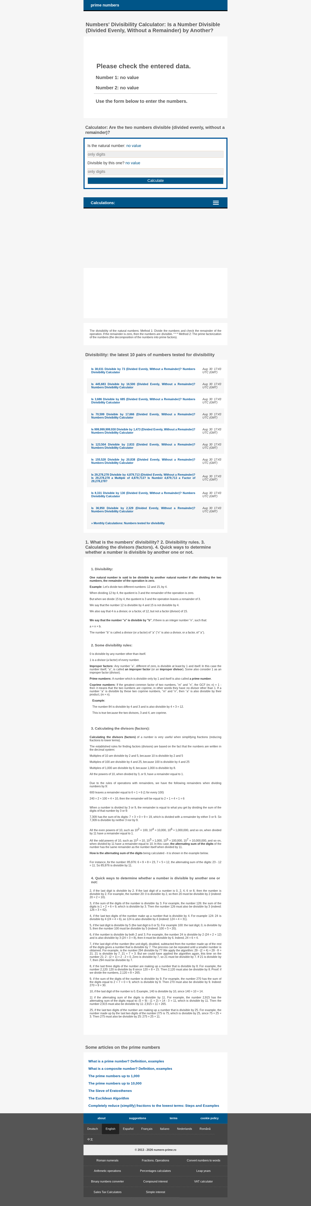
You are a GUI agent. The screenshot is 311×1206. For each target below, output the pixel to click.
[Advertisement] (155, 238)
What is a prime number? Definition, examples (126, 1061)
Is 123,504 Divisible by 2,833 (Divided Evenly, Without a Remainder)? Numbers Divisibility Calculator (143, 446)
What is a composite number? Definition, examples (130, 1069)
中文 (90, 1139)
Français (146, 1128)
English (110, 1128)
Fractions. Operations (155, 1160)
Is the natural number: (114, 145)
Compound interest (155, 1181)
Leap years (203, 1170)
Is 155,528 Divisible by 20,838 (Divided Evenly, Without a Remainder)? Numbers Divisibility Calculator (143, 461)
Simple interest (155, 1192)
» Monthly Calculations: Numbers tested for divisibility (128, 523)
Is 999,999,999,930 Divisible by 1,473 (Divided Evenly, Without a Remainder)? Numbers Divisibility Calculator (143, 431)
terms (173, 1118)
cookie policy (209, 1118)
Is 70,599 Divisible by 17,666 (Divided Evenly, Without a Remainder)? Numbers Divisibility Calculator (143, 416)
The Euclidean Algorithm (108, 1098)
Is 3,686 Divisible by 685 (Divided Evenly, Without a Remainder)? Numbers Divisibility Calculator (143, 401)
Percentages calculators (155, 1170)
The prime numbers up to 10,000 (115, 1083)
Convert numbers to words (203, 1160)
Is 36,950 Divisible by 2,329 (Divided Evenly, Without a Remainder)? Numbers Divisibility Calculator (143, 510)
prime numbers (105, 5)
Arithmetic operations (107, 1170)
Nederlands (184, 1128)
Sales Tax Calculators (107, 1192)
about (101, 1118)
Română (205, 1128)
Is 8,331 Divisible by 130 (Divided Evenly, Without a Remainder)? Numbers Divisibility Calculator (143, 494)
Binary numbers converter (107, 1181)
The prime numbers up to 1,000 (114, 1076)
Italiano (164, 1128)
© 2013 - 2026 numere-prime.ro (155, 1149)
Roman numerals (107, 1160)
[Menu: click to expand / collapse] (218, 202)
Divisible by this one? (113, 163)
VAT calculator (203, 1181)
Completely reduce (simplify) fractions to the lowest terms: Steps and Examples (153, 1106)
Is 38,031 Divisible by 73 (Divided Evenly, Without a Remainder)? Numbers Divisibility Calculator (143, 370)
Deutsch (92, 1128)
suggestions (137, 1118)
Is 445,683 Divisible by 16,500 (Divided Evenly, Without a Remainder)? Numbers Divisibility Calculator (143, 386)
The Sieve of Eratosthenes (110, 1091)
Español (128, 1128)
